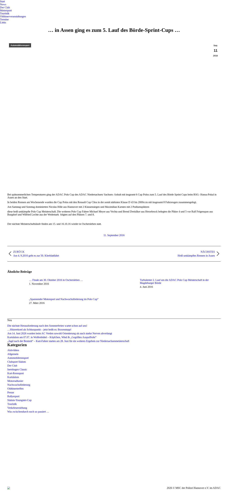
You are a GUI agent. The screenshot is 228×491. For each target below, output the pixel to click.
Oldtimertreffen (15, 388)
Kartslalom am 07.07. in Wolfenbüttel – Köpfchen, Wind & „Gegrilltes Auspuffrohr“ (51, 337)
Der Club (12, 365)
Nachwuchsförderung (18, 384)
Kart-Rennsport (15, 373)
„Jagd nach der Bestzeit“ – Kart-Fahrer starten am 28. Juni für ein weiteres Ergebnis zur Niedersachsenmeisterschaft (68, 341)
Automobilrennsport (20, 45)
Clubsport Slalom (16, 361)
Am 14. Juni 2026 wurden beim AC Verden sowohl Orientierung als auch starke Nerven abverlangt (59, 333)
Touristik (12, 404)
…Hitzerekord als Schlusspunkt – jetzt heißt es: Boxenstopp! (39, 329)
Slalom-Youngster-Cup (19, 400)
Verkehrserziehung (17, 407)
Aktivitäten (13, 350)
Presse (10, 392)
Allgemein (12, 354)
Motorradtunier (15, 381)
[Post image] (16, 286)
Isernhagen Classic (17, 369)
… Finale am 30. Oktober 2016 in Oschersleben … (56, 280)
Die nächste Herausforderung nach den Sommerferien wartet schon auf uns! (47, 325)
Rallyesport (13, 396)
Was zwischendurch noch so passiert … (28, 411)
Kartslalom (13, 377)
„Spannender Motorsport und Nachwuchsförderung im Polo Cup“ (63, 299)
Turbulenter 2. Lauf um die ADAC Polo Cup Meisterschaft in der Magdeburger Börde (174, 281)
